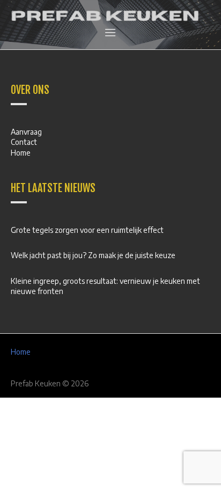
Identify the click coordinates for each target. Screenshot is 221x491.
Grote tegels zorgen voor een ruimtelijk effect (87, 229)
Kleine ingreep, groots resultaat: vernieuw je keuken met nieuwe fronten (105, 286)
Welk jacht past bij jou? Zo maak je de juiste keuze (93, 255)
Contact (24, 141)
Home (21, 152)
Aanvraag (26, 131)
